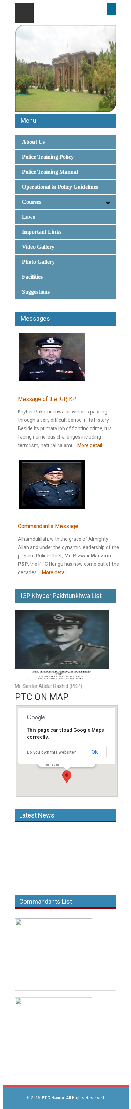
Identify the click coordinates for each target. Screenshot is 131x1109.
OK (95, 752)
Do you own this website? (51, 752)
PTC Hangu (53, 1097)
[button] (66, 777)
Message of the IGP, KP (47, 399)
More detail (89, 445)
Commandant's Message (48, 526)
